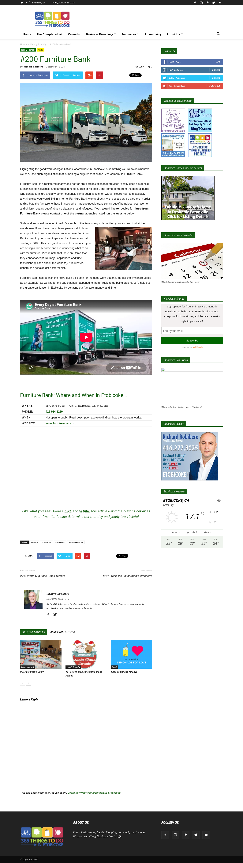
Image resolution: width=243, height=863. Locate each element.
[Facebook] (195, 2)
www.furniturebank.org (61, 423)
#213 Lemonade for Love (124, 671)
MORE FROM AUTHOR (62, 632)
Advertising (153, 34)
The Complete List (49, 34)
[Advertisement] (154, 19)
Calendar (74, 34)
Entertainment (27, 667)
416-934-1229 (54, 411)
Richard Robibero (33, 66)
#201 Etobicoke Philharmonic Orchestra (127, 576)
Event (114, 667)
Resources (129, 34)
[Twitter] (214, 2)
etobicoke (60, 542)
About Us (173, 34)
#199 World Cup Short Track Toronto (42, 576)
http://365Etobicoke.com (58, 599)
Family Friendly (38, 44)
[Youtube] (220, 2)
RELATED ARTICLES (33, 632)
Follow (216, 69)
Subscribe (214, 85)
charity (34, 542)
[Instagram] (201, 2)
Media (40, 49)
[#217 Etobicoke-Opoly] (41, 654)
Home (27, 34)
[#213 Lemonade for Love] (131, 654)
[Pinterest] (207, 2)
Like (218, 61)
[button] (218, 34)
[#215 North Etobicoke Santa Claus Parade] (86, 654)
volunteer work (76, 542)
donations (46, 542)
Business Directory (99, 34)
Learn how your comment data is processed (94, 792)
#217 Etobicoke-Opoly (32, 671)
